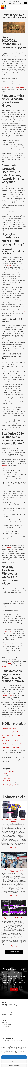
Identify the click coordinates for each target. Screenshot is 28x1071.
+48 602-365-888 (7, 1014)
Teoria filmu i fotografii (9, 785)
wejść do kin (10, 547)
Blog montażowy (8, 771)
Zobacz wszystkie (14, 952)
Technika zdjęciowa (8, 783)
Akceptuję (14, 1057)
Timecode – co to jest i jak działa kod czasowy (12, 1040)
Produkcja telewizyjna (6, 1024)
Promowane (6, 780)
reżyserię (9, 265)
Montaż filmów (4, 1022)
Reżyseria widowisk (6, 1033)
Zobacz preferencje (14, 1065)
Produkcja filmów (5, 1026)
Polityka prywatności (14, 1068)
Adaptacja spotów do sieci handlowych (14, 871)
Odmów (14, 1061)
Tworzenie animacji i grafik (7, 1031)
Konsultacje (4, 1028)
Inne (4, 776)
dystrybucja (5, 465)
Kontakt (14, 989)
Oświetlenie (6, 778)
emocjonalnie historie (7, 695)
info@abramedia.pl (16, 3)
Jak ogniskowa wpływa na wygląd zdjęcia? (14, 820)
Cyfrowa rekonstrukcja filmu (14, 918)
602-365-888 (15, 1)
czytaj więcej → (14, 848)
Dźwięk (5, 774)
